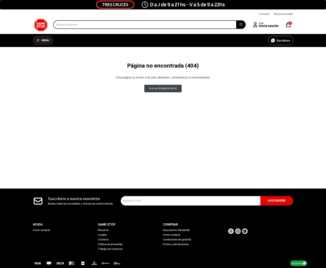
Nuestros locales (283, 14)
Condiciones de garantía (177, 240)
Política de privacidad (110, 244)
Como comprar (41, 230)
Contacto (264, 14)
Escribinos (297, 263)
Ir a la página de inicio (163, 88)
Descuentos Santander (176, 230)
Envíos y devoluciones (176, 244)
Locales (102, 235)
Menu (45, 40)
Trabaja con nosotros (110, 249)
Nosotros (103, 230)
